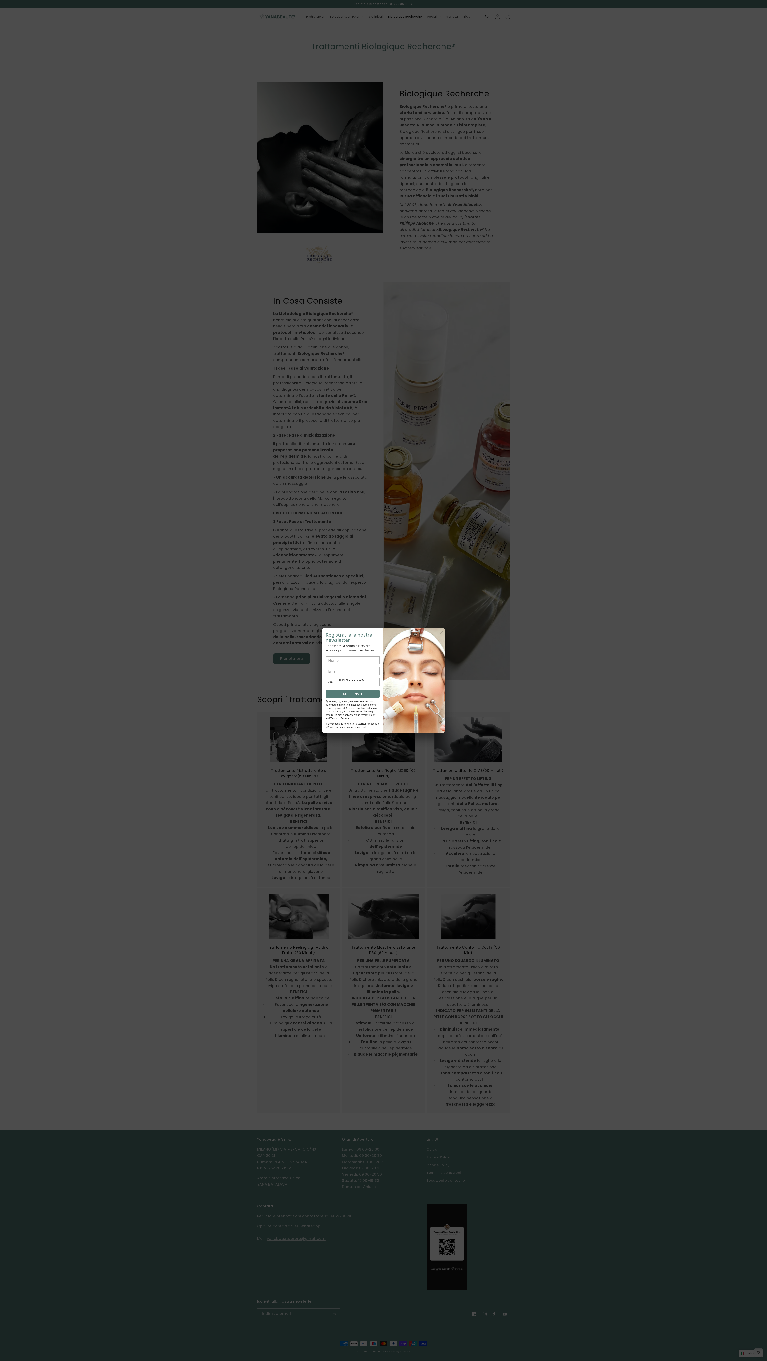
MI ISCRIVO (352, 694)
